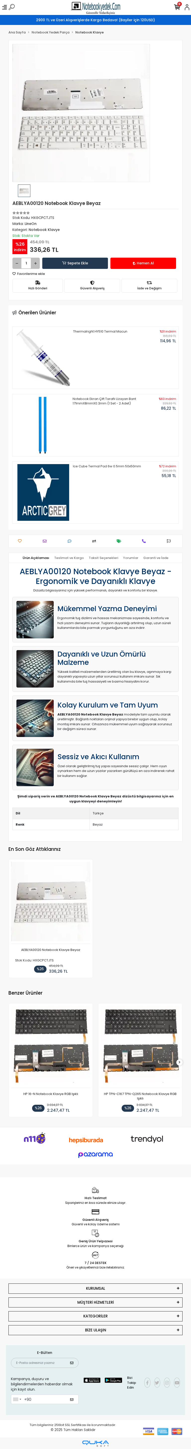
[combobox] (17, 1399)
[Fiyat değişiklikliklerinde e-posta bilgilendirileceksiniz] (120, 541)
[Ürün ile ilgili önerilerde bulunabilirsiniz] (170, 541)
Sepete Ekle (77, 263)
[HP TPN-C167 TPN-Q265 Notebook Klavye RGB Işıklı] (140, 1047)
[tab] (36, 558)
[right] (179, 1062)
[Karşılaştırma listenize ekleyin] (95, 541)
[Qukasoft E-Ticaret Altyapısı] (95, 1444)
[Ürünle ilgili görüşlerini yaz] (70, 541)
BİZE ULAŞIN (95, 1330)
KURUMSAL (95, 1288)
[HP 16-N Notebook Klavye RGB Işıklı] (50, 1047)
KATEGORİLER (95, 1316)
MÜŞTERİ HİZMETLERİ (95, 1302)
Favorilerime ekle (30, 273)
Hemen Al (145, 263)
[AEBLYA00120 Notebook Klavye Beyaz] (50, 903)
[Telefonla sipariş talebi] (145, 541)
